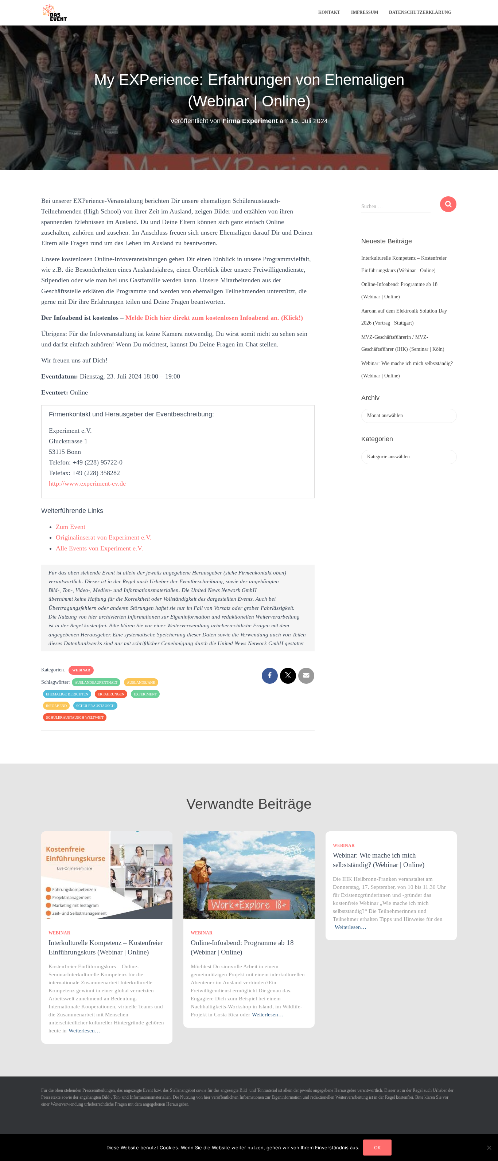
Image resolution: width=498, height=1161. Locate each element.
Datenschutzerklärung (420, 12)
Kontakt (329, 12)
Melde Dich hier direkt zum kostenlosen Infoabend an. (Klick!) (214, 317)
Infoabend (56, 706)
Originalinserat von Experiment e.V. (104, 537)
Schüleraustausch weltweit (75, 717)
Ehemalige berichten (67, 694)
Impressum (364, 12)
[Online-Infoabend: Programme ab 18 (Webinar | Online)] (249, 875)
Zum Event (70, 526)
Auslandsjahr (141, 682)
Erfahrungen (111, 694)
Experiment (145, 694)
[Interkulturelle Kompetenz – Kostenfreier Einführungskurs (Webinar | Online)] (106, 875)
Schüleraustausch (95, 706)
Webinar (81, 670)
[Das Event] (55, 13)
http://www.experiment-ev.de (87, 483)
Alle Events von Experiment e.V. (99, 548)
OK (377, 1147)
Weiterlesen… (84, 1030)
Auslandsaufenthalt (96, 682)
